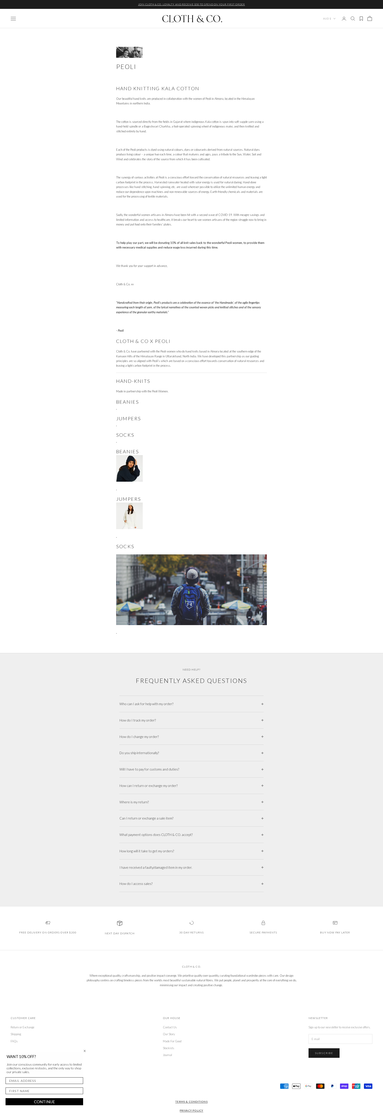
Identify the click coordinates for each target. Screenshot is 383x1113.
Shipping (16, 1034)
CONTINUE (44, 1101)
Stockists (168, 1048)
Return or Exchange (22, 1027)
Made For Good (172, 1041)
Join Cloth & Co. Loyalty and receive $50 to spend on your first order (191, 4)
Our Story (169, 1034)
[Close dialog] (84, 1051)
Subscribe (324, 1053)
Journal (167, 1055)
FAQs (14, 1041)
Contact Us (170, 1027)
